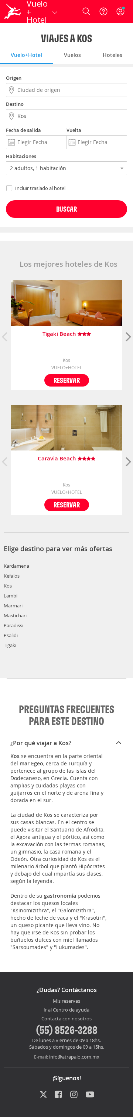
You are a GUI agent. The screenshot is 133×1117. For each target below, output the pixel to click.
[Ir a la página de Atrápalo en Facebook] (59, 1095)
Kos (8, 585)
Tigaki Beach (60, 334)
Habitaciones (21, 156)
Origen (13, 78)
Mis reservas (66, 1001)
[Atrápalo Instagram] (74, 1095)
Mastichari (15, 615)
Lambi (10, 595)
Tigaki (10, 645)
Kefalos (12, 575)
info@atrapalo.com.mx (74, 1056)
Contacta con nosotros (66, 1019)
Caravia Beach (58, 458)
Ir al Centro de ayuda (66, 1010)
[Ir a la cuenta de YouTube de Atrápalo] (90, 1095)
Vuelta (73, 130)
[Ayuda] (103, 11)
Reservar (67, 380)
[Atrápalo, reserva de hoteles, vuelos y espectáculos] (12, 11)
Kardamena (16, 566)
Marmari (13, 605)
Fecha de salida (23, 130)
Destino (15, 104)
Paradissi (13, 625)
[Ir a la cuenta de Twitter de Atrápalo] (43, 1095)
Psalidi (11, 635)
